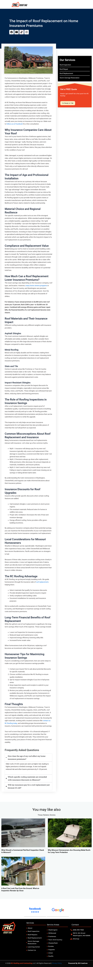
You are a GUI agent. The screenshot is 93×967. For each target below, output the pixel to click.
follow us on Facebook (15, 124)
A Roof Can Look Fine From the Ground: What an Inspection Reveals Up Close (20, 889)
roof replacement (42, 582)
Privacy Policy (57, 963)
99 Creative (82, 963)
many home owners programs (36, 285)
